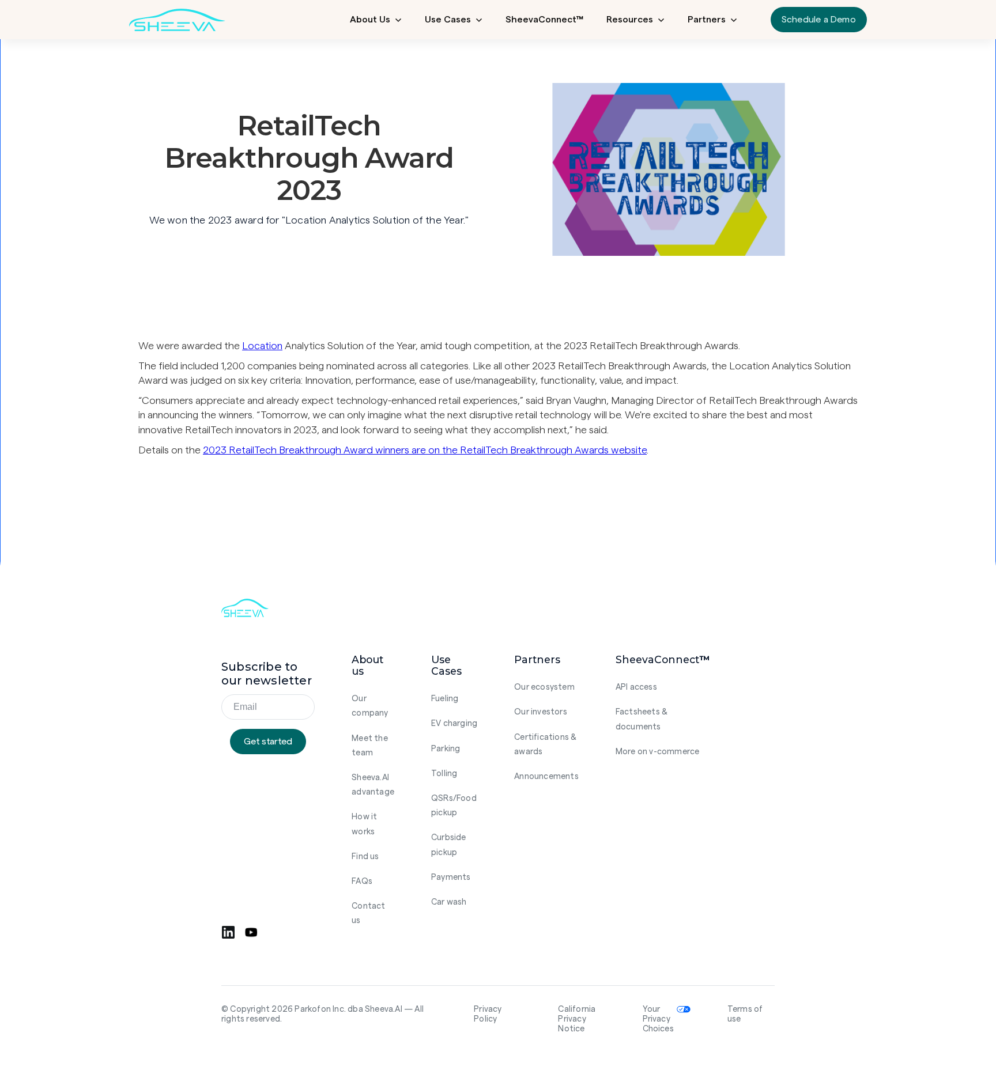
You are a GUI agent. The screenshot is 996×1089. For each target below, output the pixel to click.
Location (262, 346)
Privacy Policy (487, 1014)
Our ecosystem (544, 687)
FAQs (362, 881)
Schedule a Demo (819, 19)
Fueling (444, 698)
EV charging (454, 723)
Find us (365, 856)
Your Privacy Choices (658, 1019)
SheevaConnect (544, 19)
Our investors (540, 712)
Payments (451, 877)
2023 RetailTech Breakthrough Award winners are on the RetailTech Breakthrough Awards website (425, 450)
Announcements (546, 776)
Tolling (444, 773)
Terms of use (745, 1014)
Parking (445, 748)
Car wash (449, 902)
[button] (375, 19)
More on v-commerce (658, 751)
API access (636, 687)
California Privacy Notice (576, 1019)
